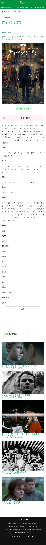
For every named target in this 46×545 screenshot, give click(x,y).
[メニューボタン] (2, 2)
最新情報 (15, 523)
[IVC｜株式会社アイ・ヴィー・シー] (23, 2)
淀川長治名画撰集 (16, 529)
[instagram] (24, 519)
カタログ (17, 526)
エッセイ (32, 526)
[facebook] (19, 519)
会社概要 (35, 529)
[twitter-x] (22, 519)
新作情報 (30, 523)
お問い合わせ (23, 532)
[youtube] (27, 519)
